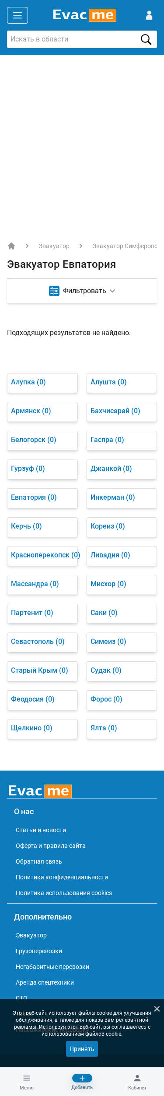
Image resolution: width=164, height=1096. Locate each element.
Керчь (26, 526)
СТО (22, 998)
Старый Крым (39, 670)
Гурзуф (28, 468)
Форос (106, 699)
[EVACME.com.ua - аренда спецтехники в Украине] (11, 246)
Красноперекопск (42, 555)
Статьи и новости (41, 829)
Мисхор (108, 584)
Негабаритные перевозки (52, 966)
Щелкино (31, 728)
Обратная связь (39, 861)
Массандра (35, 584)
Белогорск (33, 440)
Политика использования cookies (64, 892)
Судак (106, 670)
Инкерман (113, 497)
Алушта (109, 382)
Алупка (28, 382)
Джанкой (111, 468)
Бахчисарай (115, 411)
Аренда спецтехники (45, 982)
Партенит (32, 613)
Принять (82, 1048)
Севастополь (38, 641)
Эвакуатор (54, 245)
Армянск (31, 411)
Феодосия (33, 699)
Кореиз (108, 526)
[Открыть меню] (17, 15)
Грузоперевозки (39, 950)
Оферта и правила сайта (51, 845)
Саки (104, 613)
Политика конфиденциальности (62, 877)
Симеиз (108, 641)
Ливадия (110, 555)
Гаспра (107, 440)
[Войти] (149, 15)
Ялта (104, 728)
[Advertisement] (82, 141)
